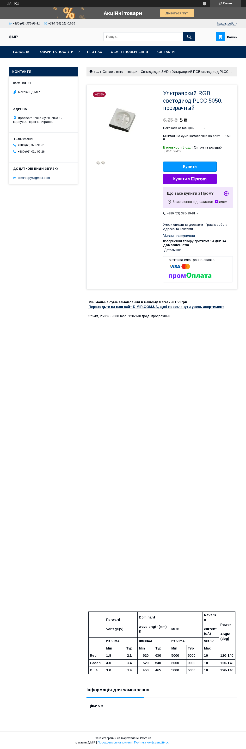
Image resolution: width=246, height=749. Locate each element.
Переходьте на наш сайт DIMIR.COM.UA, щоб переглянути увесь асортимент (156, 307)
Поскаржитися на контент (115, 742)
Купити (190, 166)
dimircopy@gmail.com (34, 178)
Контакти (166, 52)
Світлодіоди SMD (155, 72)
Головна (21, 52)
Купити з (181, 179)
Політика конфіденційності (152, 742)
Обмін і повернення (129, 52)
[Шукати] (189, 36)
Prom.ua (145, 738)
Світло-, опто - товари (120, 72)
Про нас (94, 52)
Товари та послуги (56, 52)
